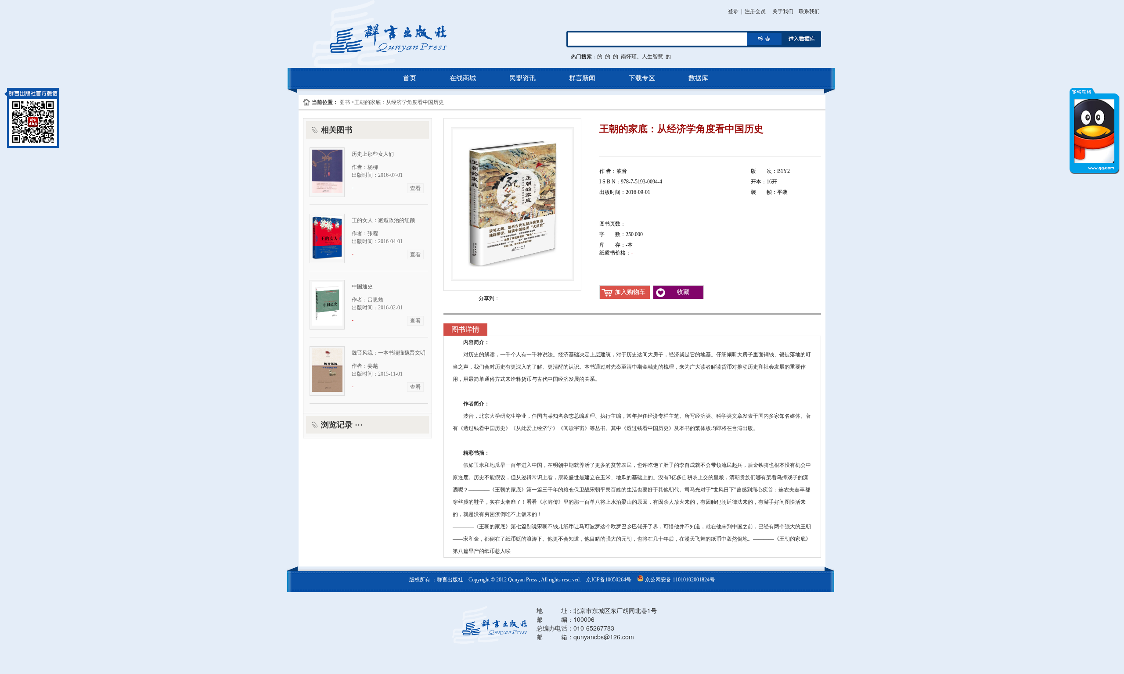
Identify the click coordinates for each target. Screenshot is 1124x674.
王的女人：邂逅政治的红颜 (383, 220)
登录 (733, 11)
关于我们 (782, 11)
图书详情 (465, 329)
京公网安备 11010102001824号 (679, 580)
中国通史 (362, 286)
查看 (415, 188)
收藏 (683, 292)
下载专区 (642, 78)
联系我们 (809, 11)
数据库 (698, 78)
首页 (409, 78)
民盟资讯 (522, 78)
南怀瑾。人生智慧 (642, 57)
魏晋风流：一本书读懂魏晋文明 (388, 353)
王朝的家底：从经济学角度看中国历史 (399, 102)
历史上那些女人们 (373, 154)
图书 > (346, 102)
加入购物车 (630, 292)
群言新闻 (582, 78)
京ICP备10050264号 (609, 580)
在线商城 (463, 78)
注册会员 (755, 11)
